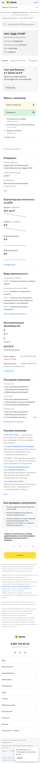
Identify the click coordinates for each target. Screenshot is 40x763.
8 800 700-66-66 (20, 644)
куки (29, 750)
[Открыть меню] (3, 2)
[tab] (5, 60)
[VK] (15, 652)
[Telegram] (25, 652)
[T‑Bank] (11, 2)
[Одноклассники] (20, 652)
